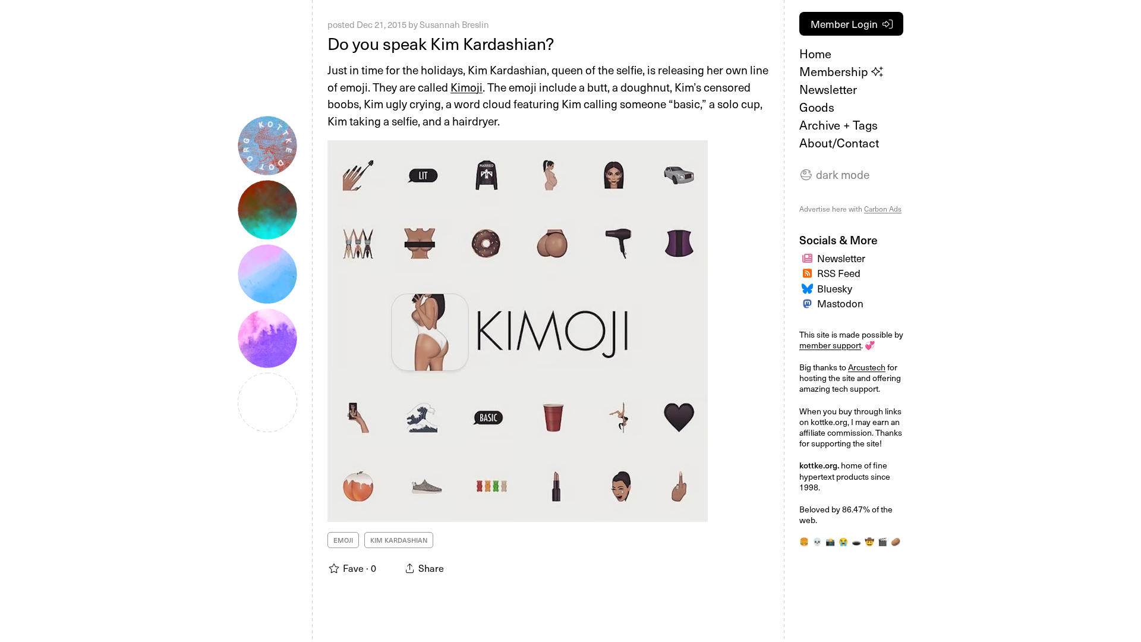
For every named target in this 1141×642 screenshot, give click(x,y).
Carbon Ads (883, 208)
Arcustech (866, 367)
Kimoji (466, 86)
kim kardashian (398, 540)
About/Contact (839, 143)
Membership (835, 71)
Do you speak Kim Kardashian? (440, 43)
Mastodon (840, 303)
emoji (343, 540)
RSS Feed (839, 273)
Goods (816, 107)
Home (815, 53)
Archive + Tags (838, 125)
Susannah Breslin (454, 24)
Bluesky (834, 288)
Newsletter (828, 89)
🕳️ (856, 541)
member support (830, 345)
